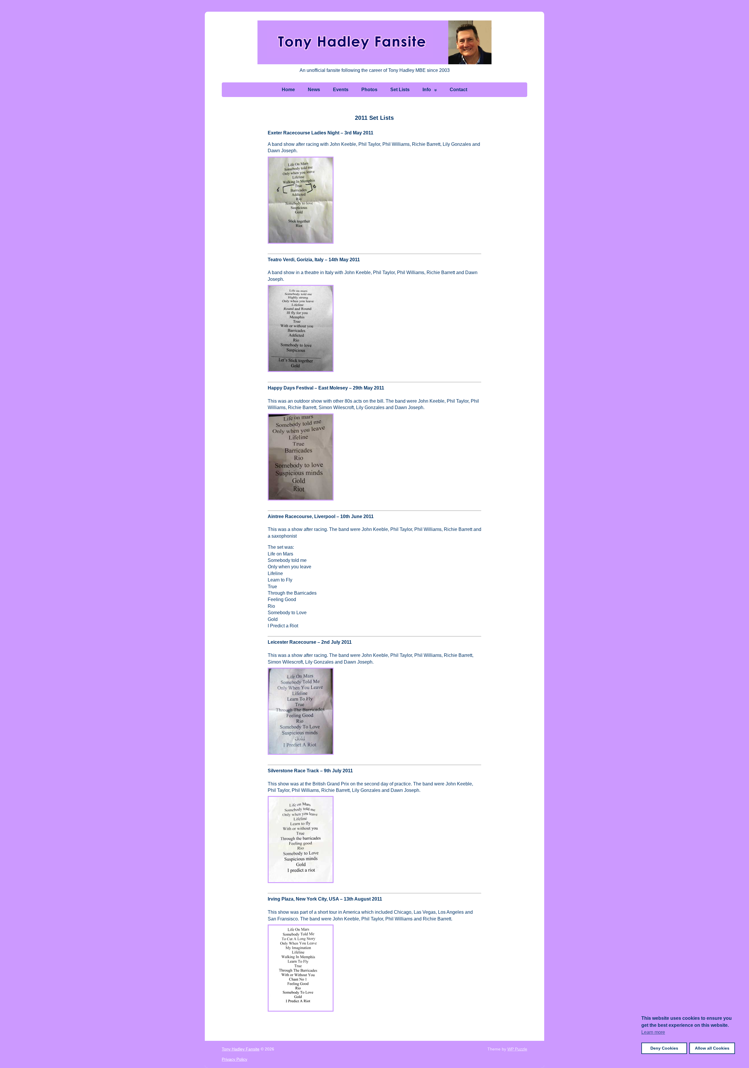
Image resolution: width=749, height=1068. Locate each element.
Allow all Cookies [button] (712, 1048)
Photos (369, 89)
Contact (458, 89)
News (314, 89)
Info (426, 89)
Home (288, 89)
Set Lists (400, 89)
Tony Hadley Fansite (241, 1049)
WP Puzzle (517, 1049)
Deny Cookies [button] (664, 1048)
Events (340, 89)
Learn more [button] (653, 1032)
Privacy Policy (234, 1059)
